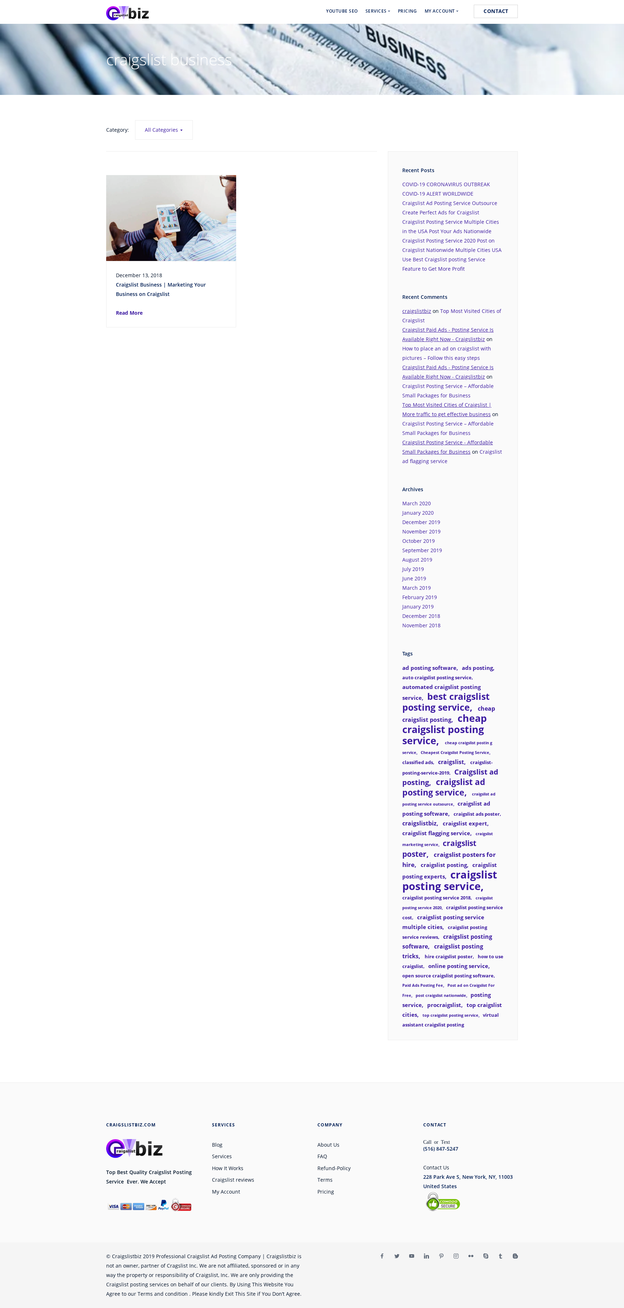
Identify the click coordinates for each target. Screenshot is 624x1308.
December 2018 (421, 615)
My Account (226, 1191)
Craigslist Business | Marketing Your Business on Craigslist (161, 289)
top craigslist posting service (450, 1015)
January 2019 (418, 606)
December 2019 (421, 522)
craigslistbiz (416, 311)
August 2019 (417, 559)
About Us (328, 1144)
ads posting (477, 667)
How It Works (227, 1168)
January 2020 (418, 512)
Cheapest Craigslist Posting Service (455, 752)
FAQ (322, 1156)
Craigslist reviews (233, 1179)
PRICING (407, 11)
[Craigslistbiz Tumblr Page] (500, 1256)
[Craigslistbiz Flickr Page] (470, 1256)
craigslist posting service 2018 (436, 897)
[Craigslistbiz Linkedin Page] (426, 1256)
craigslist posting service (449, 880)
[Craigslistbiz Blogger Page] (515, 1256)
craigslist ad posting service (443, 787)
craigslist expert (465, 823)
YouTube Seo (342, 11)
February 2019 (419, 597)
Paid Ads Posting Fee (422, 985)
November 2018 (421, 625)
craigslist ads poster (477, 814)
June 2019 (414, 578)
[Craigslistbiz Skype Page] (485, 1256)
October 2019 (418, 540)
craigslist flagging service (436, 833)
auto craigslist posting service (437, 677)
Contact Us (436, 1167)
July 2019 (413, 569)
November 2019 (421, 531)
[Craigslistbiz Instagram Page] (456, 1256)
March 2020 (416, 503)
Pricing (325, 1191)
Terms (325, 1179)
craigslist (451, 762)
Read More (129, 312)
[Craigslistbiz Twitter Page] (396, 1256)
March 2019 (416, 587)
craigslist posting (444, 864)
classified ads (417, 762)
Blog (217, 1144)
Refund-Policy (334, 1168)
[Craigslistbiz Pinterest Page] (441, 1256)
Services (222, 1156)
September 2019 (422, 550)
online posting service (458, 965)
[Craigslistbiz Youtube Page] (411, 1256)
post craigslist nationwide (441, 995)
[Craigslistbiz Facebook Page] (382, 1256)
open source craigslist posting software (448, 975)
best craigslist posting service (446, 701)
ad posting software (429, 667)
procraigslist (444, 1004)
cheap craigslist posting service (444, 729)
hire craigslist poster (449, 956)
